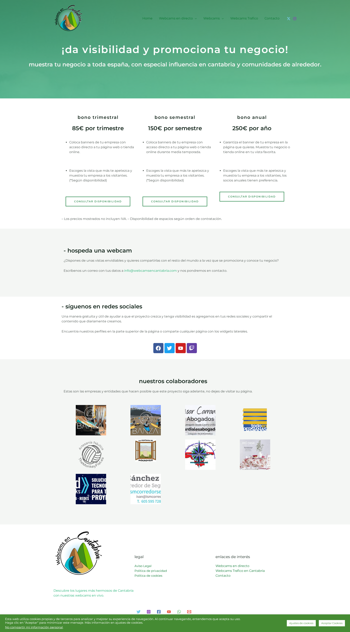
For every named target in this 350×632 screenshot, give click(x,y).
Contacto (272, 18)
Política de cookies (148, 576)
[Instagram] (295, 18)
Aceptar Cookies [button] (332, 623)
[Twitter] (138, 612)
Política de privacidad (150, 571)
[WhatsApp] (179, 612)
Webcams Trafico (244, 18)
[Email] (189, 612)
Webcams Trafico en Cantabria (240, 571)
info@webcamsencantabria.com (150, 271)
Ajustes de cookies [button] (301, 623)
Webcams (211, 18)
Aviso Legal (143, 566)
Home (147, 18)
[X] (288, 18)
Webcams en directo (176, 18)
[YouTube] (169, 612)
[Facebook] (159, 612)
